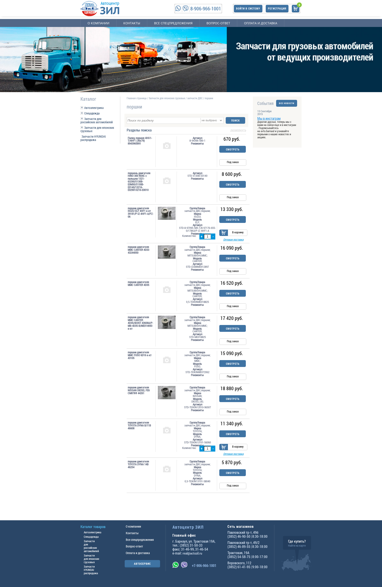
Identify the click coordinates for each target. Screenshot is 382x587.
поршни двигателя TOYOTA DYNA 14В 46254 (138, 464)
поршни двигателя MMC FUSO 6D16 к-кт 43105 (140, 355)
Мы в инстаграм (269, 118)
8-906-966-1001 (205, 8)
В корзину (238, 232)
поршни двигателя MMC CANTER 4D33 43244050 (138, 249)
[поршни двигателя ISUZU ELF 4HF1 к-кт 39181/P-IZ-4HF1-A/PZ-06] (167, 213)
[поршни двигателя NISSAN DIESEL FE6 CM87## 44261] (167, 392)
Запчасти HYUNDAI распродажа (93, 138)
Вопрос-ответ (218, 23)
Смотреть (232, 149)
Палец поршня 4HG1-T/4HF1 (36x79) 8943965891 (140, 141)
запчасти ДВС (194, 98)
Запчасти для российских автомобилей (96, 120)
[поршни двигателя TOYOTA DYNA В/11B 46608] (167, 430)
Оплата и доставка (260, 23)
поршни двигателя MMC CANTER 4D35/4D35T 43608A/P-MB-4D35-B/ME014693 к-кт (140, 323)
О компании (98, 23)
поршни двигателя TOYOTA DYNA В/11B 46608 (139, 425)
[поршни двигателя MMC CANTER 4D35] (167, 289)
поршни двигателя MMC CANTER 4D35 (138, 283)
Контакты (131, 23)
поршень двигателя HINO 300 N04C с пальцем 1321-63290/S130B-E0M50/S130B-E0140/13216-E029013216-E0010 (139, 182)
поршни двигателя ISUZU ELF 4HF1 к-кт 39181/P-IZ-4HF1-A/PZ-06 (140, 212)
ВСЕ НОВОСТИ (286, 103)
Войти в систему (248, 8)
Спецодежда (92, 113)
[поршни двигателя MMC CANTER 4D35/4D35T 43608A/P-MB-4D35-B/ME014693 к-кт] (167, 322)
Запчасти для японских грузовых (97, 129)
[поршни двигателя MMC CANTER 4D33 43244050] (167, 252)
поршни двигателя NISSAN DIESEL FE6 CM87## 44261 (139, 390)
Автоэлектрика (94, 108)
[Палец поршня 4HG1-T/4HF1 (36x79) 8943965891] (167, 145)
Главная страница (137, 98)
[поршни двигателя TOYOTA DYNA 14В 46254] (167, 469)
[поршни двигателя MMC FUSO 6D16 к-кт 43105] (167, 360)
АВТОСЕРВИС (142, 563)
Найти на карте (297, 545)
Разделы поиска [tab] (186, 130)
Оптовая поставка (233, 239)
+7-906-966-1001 (204, 565)
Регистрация (277, 8)
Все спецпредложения (173, 23)
